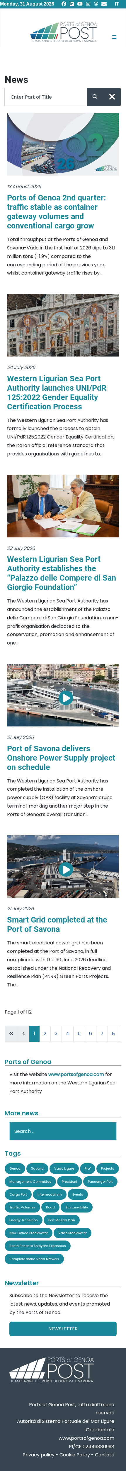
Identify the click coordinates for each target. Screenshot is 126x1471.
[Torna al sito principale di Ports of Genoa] (51, 1370)
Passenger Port (100, 1181)
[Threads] (96, 3)
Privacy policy (39, 1454)
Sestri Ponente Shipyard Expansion (37, 1245)
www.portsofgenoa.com (76, 1074)
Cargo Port (18, 1194)
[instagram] (88, 3)
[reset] (112, 97)
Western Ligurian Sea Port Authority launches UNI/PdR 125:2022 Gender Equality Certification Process (56, 392)
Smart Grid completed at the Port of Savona (57, 924)
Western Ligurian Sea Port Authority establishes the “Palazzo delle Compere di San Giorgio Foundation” (61, 573)
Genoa (15, 1168)
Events (77, 1194)
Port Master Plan (61, 1220)
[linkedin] (72, 3)
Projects (107, 1168)
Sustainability (76, 1207)
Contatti (104, 1454)
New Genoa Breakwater (28, 1233)
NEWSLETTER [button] (63, 1328)
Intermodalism (50, 1194)
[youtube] (80, 3)
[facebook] (64, 3)
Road (50, 1207)
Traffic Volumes (22, 1207)
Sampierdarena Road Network (34, 1259)
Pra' (88, 1168)
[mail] (104, 3)
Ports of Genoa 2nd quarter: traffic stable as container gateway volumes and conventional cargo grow (56, 211)
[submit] (95, 97)
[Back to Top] (115, 1459)
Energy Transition (23, 1220)
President (69, 1181)
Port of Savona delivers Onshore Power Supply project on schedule (61, 758)
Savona (37, 1168)
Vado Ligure (64, 1168)
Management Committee (30, 1181)
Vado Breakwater (72, 1233)
